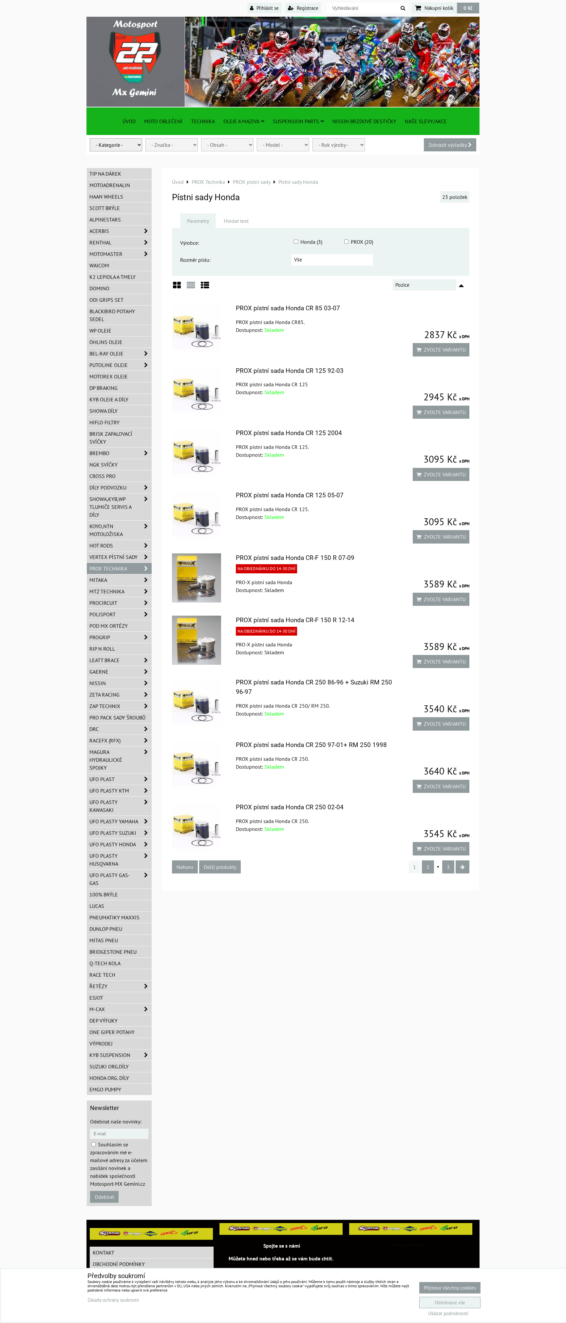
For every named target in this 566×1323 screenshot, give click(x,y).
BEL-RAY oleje (106, 353)
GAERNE (98, 671)
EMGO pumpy (105, 1089)
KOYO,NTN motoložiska (106, 530)
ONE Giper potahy (112, 1032)
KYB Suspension (109, 1055)
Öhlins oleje (106, 342)
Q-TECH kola (105, 963)
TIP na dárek (105, 173)
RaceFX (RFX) (105, 740)
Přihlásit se (267, 8)
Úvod (129, 121)
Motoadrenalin (109, 185)
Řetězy (98, 986)
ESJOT (96, 997)
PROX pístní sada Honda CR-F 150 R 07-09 (295, 558)
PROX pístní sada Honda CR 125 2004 (289, 433)
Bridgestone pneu (113, 952)
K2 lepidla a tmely (112, 277)
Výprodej (101, 1043)
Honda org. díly (109, 1078)
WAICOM (99, 265)
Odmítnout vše (450, 1302)
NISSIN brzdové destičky (364, 121)
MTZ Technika (106, 591)
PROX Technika (108, 568)
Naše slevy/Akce (426, 121)
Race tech (102, 974)
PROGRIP (99, 637)
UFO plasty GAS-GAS (109, 879)
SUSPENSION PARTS (296, 121)
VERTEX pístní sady (113, 557)
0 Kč (468, 8)
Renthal (100, 242)
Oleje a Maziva (241, 121)
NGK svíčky (103, 464)
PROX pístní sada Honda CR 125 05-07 (290, 495)
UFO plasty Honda (112, 844)
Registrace (306, 8)
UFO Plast (102, 779)
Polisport (102, 614)
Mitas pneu (103, 940)
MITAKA (98, 580)
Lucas (96, 906)
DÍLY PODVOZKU (107, 487)
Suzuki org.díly (109, 1066)
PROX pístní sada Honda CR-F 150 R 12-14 (295, 620)
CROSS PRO (102, 476)
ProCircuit (103, 603)
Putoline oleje (108, 365)
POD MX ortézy (108, 626)
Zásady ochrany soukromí (113, 1300)
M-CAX (97, 1009)
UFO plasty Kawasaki (103, 806)
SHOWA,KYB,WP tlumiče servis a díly (110, 507)
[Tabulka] (205, 287)
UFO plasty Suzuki (112, 833)
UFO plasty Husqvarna (103, 860)
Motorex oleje (108, 376)
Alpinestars (105, 219)
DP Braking (103, 388)
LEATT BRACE (104, 660)
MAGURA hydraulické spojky (105, 760)
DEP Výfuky (103, 1020)
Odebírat (104, 1197)
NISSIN (97, 683)
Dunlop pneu (105, 929)
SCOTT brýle (104, 208)
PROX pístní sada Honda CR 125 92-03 (290, 370)
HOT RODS (101, 545)
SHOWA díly (103, 411)
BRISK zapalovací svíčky (110, 438)
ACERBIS (99, 231)
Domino (99, 288)
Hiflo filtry (104, 422)
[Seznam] (191, 287)
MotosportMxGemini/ (411, 1245)
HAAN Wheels (106, 196)
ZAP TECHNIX (104, 706)
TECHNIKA (203, 121)
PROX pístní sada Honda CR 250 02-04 (290, 807)
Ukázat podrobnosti (448, 1313)
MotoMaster (106, 254)
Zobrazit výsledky (448, 145)
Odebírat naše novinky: (116, 1121)
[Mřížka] (177, 287)
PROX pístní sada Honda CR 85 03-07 (288, 308)
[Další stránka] (462, 866)
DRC (94, 729)
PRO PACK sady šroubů (117, 717)
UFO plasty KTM (109, 790)
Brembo (99, 453)
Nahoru (185, 867)
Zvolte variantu (443, 349)
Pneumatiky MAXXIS (114, 917)
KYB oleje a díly (108, 399)
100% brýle (103, 894)
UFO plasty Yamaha (113, 821)
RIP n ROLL (102, 648)
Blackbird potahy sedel (112, 315)
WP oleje (100, 330)
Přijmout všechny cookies (450, 1288)
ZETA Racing (104, 694)
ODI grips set (106, 300)
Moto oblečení (163, 121)
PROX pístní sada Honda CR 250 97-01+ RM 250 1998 (311, 745)
